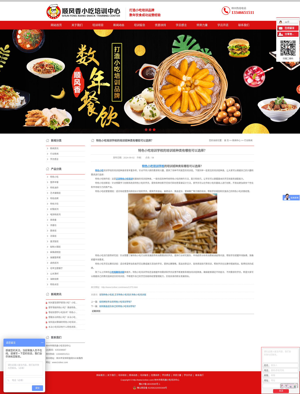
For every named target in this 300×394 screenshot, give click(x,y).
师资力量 (202, 25)
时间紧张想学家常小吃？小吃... (62, 303)
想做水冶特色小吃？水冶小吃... (62, 317)
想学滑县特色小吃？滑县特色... (62, 307)
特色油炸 (54, 188)
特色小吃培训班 (139, 295)
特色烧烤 (54, 198)
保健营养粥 (55, 257)
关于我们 (77, 25)
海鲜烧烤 (54, 279)
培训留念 (139, 25)
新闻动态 (118, 25)
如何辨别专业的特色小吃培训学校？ (116, 302)
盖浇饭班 (54, 241)
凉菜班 (53, 236)
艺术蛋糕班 (55, 193)
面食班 (53, 231)
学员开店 (222, 25)
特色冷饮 (54, 204)
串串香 (53, 220)
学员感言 (181, 25)
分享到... (289, 34)
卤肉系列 (54, 263)
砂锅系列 (54, 209)
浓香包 (53, 225)
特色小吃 (54, 177)
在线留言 (289, 28)
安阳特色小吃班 (106, 295)
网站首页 (56, 25)
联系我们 (243, 25)
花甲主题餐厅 (56, 268)
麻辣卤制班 (55, 252)
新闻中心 (236, 140)
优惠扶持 (160, 25)
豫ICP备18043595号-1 (149, 384)
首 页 (226, 140)
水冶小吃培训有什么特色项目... (62, 327)
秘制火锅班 (55, 247)
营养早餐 (54, 182)
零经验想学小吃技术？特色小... (62, 312)
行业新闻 (54, 154)
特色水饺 (54, 284)
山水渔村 (54, 274)
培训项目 (97, 25)
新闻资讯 (54, 148)
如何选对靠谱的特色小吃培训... (62, 322)
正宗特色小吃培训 (122, 295)
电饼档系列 (55, 214)
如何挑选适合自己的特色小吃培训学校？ (118, 306)
